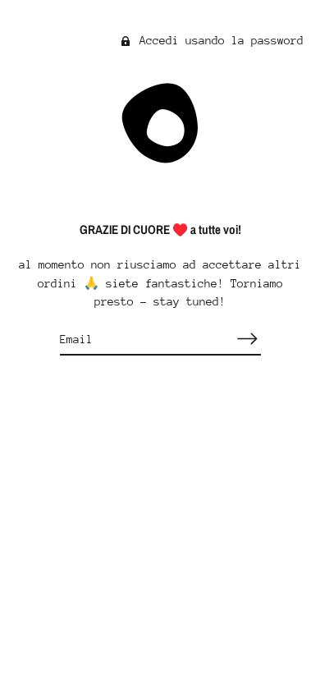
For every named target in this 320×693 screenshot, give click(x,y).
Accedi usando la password (218, 40)
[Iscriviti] (248, 339)
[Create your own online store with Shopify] (160, 556)
